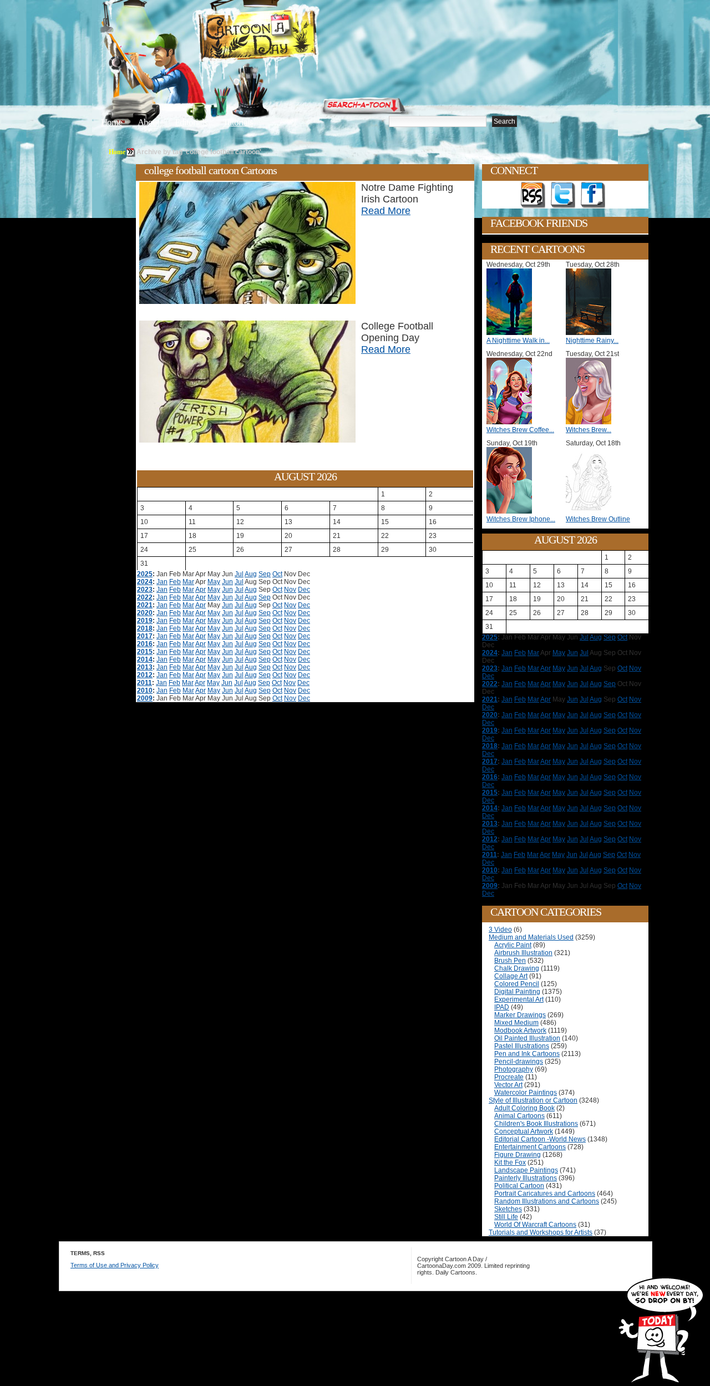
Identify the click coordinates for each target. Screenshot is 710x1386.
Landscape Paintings (526, 1170)
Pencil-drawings (518, 1061)
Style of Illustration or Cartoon (533, 1100)
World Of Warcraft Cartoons (535, 1224)
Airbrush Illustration (523, 953)
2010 (145, 690)
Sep (264, 574)
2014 (145, 659)
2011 (144, 683)
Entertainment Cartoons (530, 1147)
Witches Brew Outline (598, 519)
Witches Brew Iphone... (520, 519)
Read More (385, 210)
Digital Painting (517, 992)
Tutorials (238, 122)
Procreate (509, 1077)
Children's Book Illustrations (536, 1124)
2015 (145, 652)
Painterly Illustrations (525, 1178)
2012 (145, 675)
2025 (145, 574)
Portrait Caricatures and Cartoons (544, 1193)
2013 (145, 667)
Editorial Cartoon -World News (540, 1139)
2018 (145, 628)
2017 (145, 636)
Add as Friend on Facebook (593, 195)
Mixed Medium (516, 1023)
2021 (145, 605)
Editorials (191, 122)
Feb (175, 582)
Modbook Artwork (520, 1030)
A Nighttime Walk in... (518, 340)
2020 (145, 613)
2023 (145, 589)
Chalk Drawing (516, 968)
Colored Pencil (516, 984)
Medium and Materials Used (531, 937)
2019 (145, 621)
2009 (145, 698)
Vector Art (508, 1085)
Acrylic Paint (512, 945)
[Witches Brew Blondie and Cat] (591, 422)
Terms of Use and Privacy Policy (114, 1265)
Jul (239, 574)
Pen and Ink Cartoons (527, 1054)
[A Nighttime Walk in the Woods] (511, 333)
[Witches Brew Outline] (591, 511)
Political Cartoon (519, 1186)
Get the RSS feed (533, 195)
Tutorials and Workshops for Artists (540, 1232)
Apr (200, 589)
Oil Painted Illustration (527, 1038)
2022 (145, 597)
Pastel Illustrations (521, 1046)
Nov (290, 589)
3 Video (500, 929)
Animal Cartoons (519, 1116)
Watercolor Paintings (525, 1092)
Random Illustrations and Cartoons (546, 1201)
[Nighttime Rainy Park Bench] (591, 333)
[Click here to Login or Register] (539, 102)
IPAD (501, 1007)
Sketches (508, 1209)
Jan (162, 582)
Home (111, 122)
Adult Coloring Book (524, 1108)
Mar (188, 582)
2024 (145, 582)
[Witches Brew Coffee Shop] (511, 422)
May (213, 582)
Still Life (506, 1217)
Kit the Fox (510, 1162)
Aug (251, 574)
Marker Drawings (520, 1015)
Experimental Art (519, 999)
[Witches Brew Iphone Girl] (511, 511)
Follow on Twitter (563, 195)
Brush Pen (510, 960)
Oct (277, 574)
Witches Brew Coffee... (520, 430)
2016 (145, 644)
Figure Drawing (517, 1155)
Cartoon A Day (285, 36)
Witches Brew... (588, 430)
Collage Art (511, 976)
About (148, 122)
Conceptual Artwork (523, 1131)
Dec (304, 589)
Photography (513, 1069)
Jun (227, 582)
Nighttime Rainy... (592, 340)
